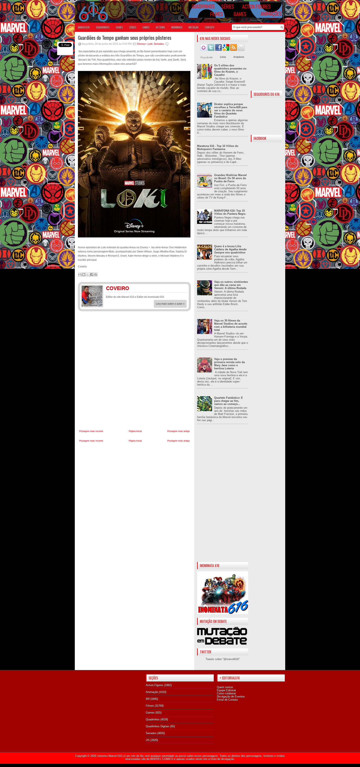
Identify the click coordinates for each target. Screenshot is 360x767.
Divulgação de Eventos (231, 696)
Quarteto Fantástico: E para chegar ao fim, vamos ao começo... (228, 401)
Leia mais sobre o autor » (170, 303)
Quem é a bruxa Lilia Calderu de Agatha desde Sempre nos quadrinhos (230, 249)
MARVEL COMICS (161, 759)
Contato (209, 27)
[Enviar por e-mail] (80, 274)
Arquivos (238, 57)
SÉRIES (132, 27)
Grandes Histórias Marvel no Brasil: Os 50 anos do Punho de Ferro (230, 178)
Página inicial (135, 431)
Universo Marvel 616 (109, 755)
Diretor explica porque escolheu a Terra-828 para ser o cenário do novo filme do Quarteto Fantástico (230, 110)
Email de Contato (227, 699)
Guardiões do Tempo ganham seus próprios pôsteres (124, 37)
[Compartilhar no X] (88, 274)
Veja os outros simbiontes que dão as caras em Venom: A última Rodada (231, 285)
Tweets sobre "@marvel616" (223, 659)
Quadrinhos (153, 719)
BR (148, 698)
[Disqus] (134, 371)
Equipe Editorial (226, 690)
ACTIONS (160, 27)
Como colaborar (226, 693)
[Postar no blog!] (84, 274)
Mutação (194, 27)
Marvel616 (84, 27)
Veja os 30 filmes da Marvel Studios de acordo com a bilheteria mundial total (230, 325)
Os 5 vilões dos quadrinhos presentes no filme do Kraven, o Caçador (230, 70)
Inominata (176, 27)
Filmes (150, 705)
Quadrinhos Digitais (157, 726)
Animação (152, 692)
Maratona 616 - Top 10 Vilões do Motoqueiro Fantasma (217, 147)
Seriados (159, 43)
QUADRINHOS (103, 27)
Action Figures (154, 685)
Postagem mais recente (91, 431)
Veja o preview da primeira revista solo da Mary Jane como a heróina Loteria (229, 363)
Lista (223, 57)
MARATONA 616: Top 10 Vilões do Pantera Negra (229, 212)
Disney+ (141, 43)
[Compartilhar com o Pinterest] (96, 274)
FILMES (119, 27)
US (148, 740)
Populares (206, 57)
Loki (150, 43)
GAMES (146, 27)
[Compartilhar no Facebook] (92, 274)
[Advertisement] (222, 496)
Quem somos (225, 687)
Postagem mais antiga (178, 431)
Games (150, 712)
